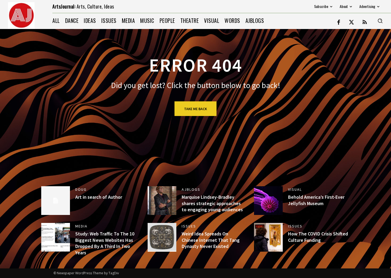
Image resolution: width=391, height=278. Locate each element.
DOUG (81, 189)
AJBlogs (191, 189)
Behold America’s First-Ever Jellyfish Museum (316, 200)
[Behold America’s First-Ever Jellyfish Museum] (268, 200)
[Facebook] (338, 22)
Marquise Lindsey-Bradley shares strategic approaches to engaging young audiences (212, 203)
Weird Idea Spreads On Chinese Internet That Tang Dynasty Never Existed (211, 240)
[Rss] (365, 22)
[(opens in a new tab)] (162, 237)
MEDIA (81, 226)
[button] (380, 20)
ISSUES (189, 226)
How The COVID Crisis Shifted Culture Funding (318, 237)
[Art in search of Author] (55, 200)
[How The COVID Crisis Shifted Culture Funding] (268, 237)
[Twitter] (351, 22)
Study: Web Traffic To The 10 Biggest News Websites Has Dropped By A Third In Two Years (104, 243)
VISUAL (295, 189)
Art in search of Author (98, 197)
